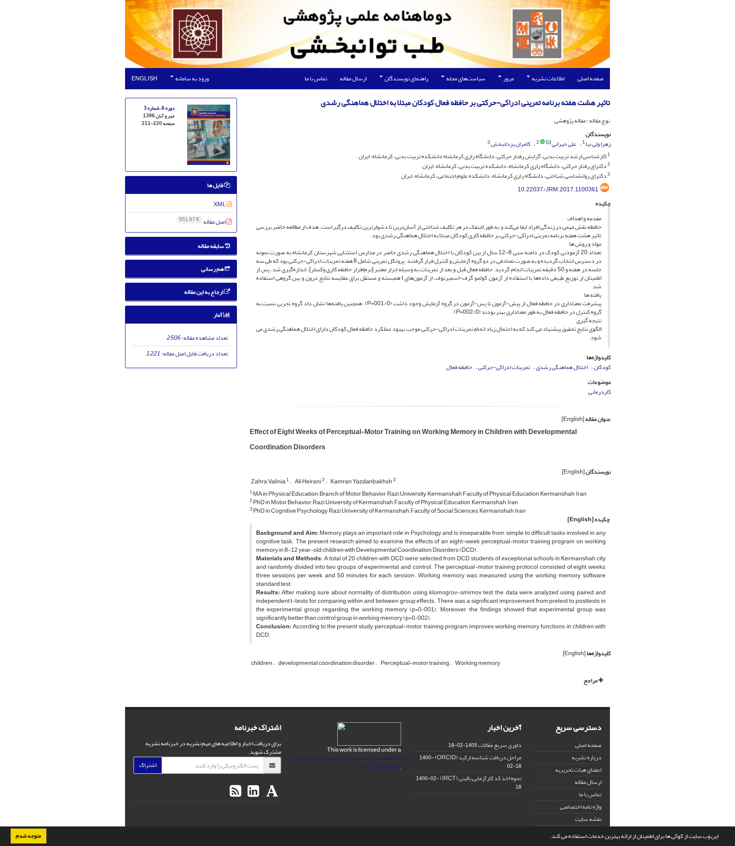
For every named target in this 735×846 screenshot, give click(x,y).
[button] (548, 837)
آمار (218, 315)
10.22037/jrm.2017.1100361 (558, 189)
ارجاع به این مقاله (204, 292)
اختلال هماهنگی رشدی (562, 367)
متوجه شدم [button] (28, 836)
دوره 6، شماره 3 (159, 108)
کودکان (602, 367)
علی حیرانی (564, 144)
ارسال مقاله (353, 78)
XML (220, 204)
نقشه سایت (588, 819)
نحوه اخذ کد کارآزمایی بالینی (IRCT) (480, 778)
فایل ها (215, 185)
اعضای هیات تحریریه (578, 769)
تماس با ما (316, 78)
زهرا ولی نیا (598, 144)
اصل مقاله (203, 221)
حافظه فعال (459, 367)
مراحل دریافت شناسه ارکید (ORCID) (478, 757)
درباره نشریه (586, 757)
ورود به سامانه (191, 78)
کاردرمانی (599, 391)
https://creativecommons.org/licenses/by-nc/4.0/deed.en (351, 762)
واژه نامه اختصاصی (580, 806)
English (144, 78)
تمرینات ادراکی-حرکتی (504, 367)
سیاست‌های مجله (465, 78)
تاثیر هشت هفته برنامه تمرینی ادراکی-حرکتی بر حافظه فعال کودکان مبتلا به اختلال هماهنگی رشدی (465, 102)
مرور (508, 78)
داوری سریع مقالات (499, 745)
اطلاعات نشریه (547, 78)
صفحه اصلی (590, 78)
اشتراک (148, 765)
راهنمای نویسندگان (406, 78)
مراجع (591, 680)
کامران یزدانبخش (510, 144)
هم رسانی (213, 269)
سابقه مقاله (211, 246)
